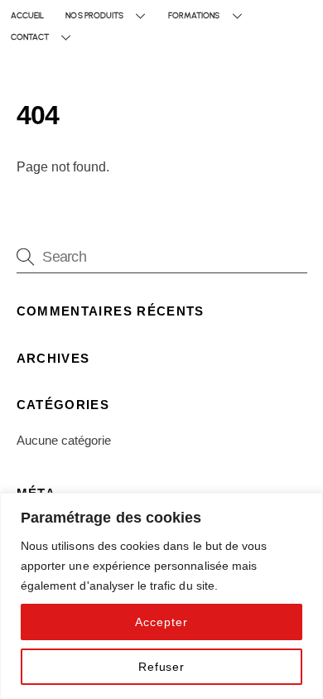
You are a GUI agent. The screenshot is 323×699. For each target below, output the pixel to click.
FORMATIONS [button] (193, 15)
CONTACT (30, 36)
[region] (161, 596)
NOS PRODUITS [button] (94, 15)
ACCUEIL (27, 15)
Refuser (161, 666)
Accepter (161, 622)
